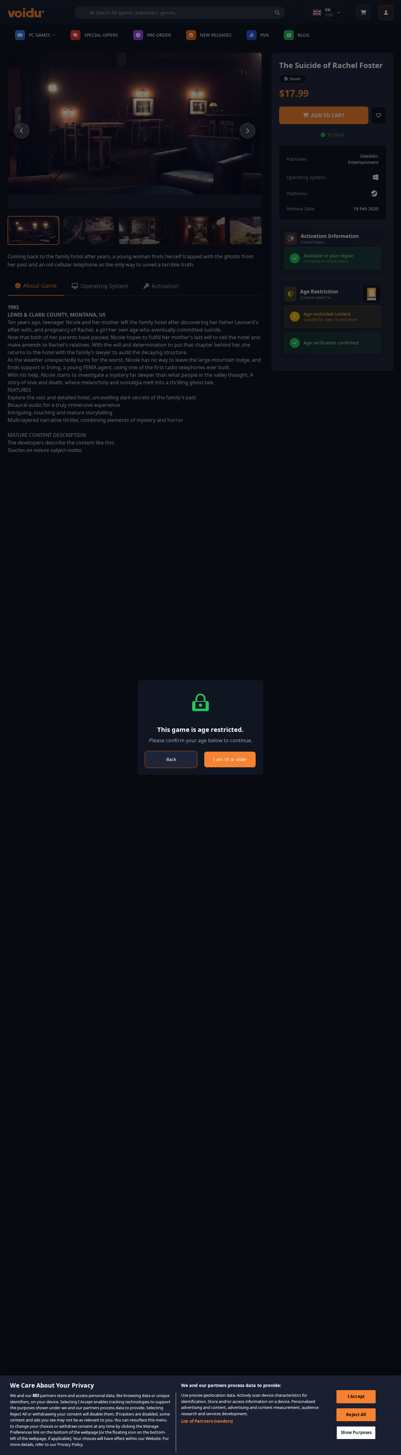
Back (171, 759)
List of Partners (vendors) (207, 1421)
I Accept (356, 1396)
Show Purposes (356, 1433)
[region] (200, 1415)
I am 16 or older (230, 759)
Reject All (356, 1414)
